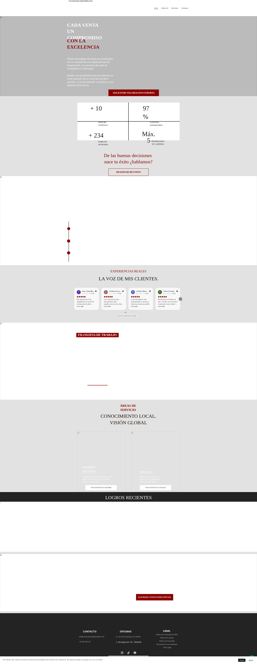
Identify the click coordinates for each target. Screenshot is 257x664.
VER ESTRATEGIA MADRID (101, 487)
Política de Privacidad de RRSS (167, 634)
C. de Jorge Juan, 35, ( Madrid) (128, 642)
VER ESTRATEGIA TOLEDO (155, 487)
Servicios (174, 8)
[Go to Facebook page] (135, 653)
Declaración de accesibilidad (167, 644)
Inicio (156, 8)
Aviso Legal (167, 647)
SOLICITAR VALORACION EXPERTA (134, 92)
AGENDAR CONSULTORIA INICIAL (154, 597)
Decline (251, 660)
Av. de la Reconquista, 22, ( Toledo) (128, 637)
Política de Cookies (167, 638)
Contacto (184, 8)
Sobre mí (164, 8)
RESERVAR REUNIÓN (128, 172)
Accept (242, 660)
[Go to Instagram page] (122, 653)
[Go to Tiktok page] (128, 653)
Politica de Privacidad (167, 641)
